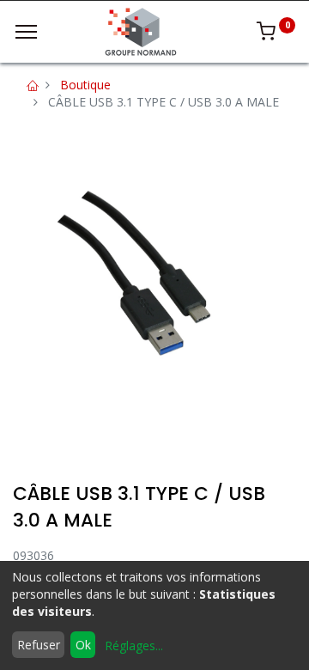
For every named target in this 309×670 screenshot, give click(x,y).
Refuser (38, 644)
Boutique (85, 84)
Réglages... (134, 645)
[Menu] (26, 31)
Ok (83, 644)
